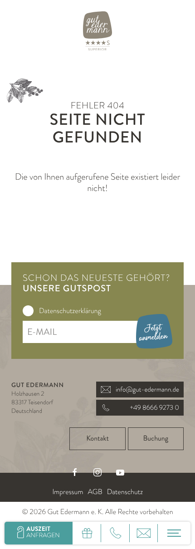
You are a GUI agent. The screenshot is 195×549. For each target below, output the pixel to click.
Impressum (67, 491)
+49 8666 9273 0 (154, 407)
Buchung (156, 438)
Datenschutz (125, 491)
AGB (95, 491)
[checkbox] (28, 310)
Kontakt (97, 438)
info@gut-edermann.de (147, 389)
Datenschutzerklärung (70, 310)
